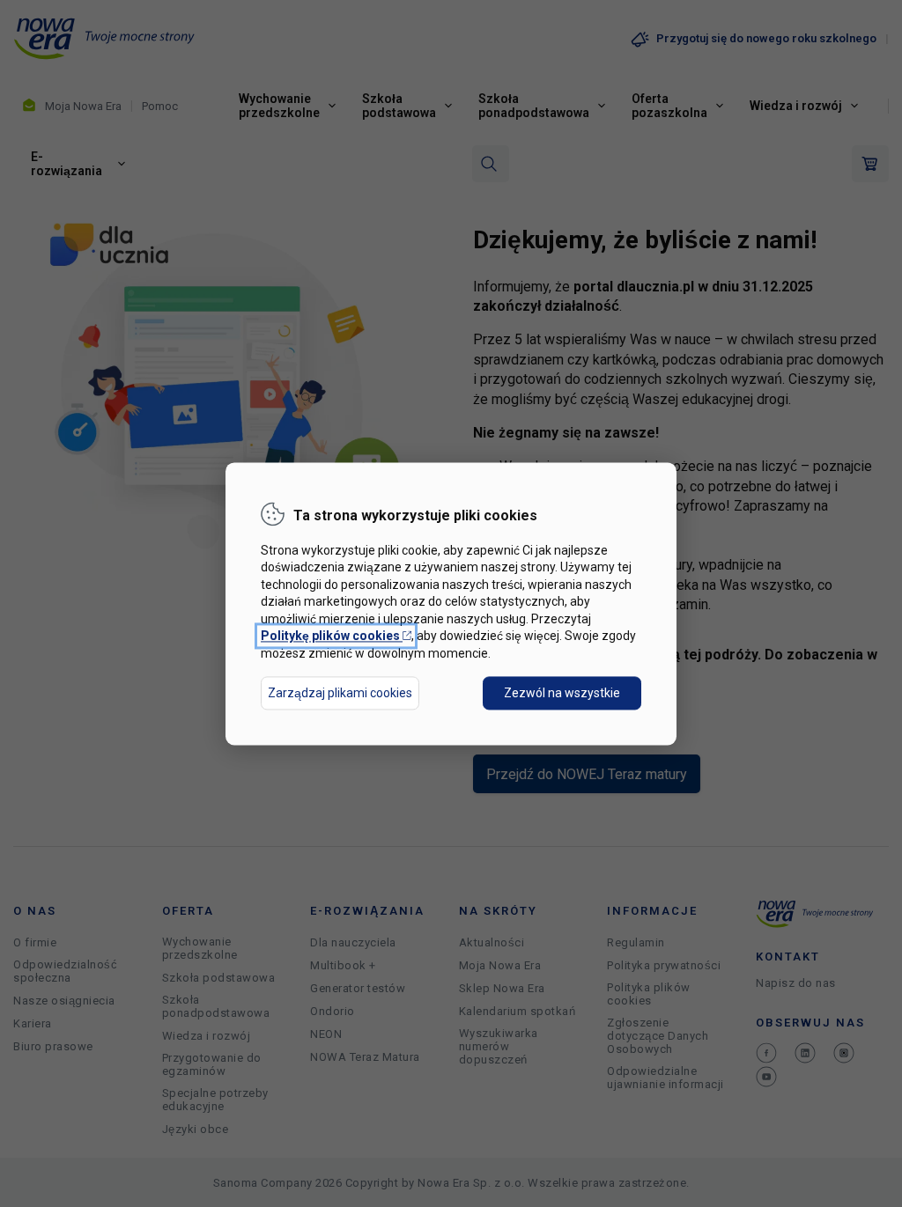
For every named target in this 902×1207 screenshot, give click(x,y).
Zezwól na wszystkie (562, 693)
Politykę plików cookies (336, 636)
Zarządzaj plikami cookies (340, 693)
